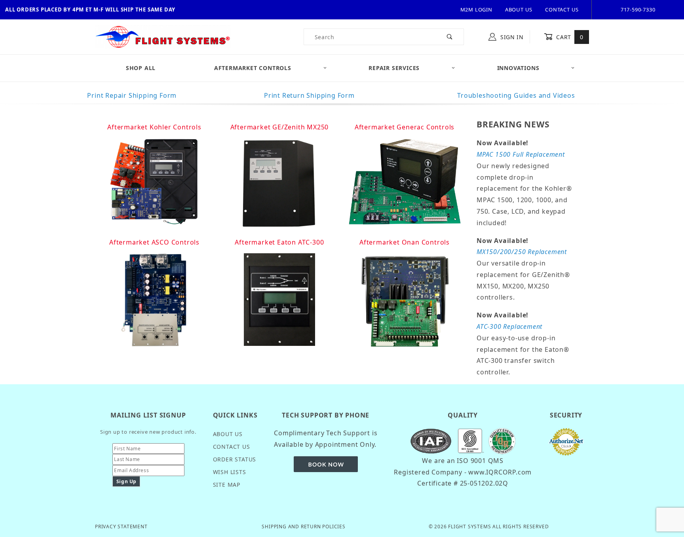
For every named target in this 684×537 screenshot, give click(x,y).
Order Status (234, 459)
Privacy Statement (121, 526)
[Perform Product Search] (450, 37)
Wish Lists (229, 472)
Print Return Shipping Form (309, 95)
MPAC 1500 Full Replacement (521, 154)
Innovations (518, 68)
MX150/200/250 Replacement (522, 251)
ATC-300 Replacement (509, 326)
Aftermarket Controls (252, 68)
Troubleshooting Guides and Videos (516, 95)
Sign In (511, 37)
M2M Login (476, 9)
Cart (569, 37)
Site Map (226, 484)
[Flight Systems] (163, 36)
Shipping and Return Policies (303, 526)
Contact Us (562, 9)
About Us (518, 9)
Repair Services (394, 68)
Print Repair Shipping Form (132, 95)
